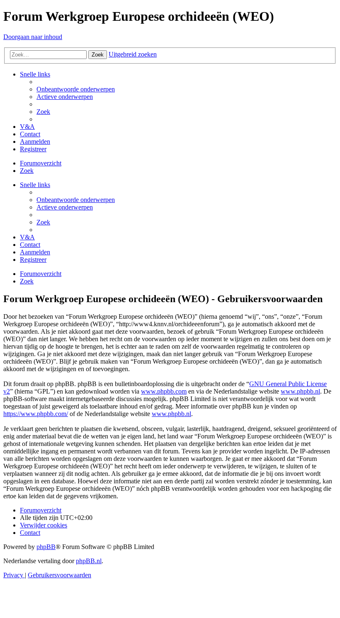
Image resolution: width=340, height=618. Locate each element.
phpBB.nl (89, 560)
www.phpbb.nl (300, 391)
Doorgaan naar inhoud (32, 36)
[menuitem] (75, 89)
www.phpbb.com (164, 391)
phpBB (46, 546)
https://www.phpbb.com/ (35, 413)
